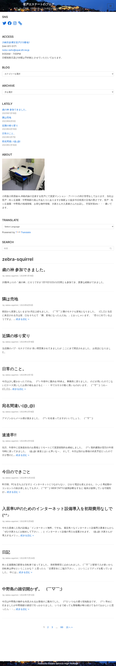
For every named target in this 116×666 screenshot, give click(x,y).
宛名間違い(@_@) (11, 141)
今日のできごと (16, 471)
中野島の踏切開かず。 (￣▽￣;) (32, 589)
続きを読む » (22, 319)
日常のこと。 (9, 133)
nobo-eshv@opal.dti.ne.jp (15, 50)
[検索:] (58, 248)
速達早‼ (9, 434)
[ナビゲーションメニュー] (110, 6)
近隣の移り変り (10, 125)
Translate (26, 232)
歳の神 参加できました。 (15, 109)
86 (61, 627)
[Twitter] (4, 23)
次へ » (69, 627)
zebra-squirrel (11, 276)
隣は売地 (6, 117)
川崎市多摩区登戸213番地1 (16, 42)
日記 (6, 552)
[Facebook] (9, 23)
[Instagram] (15, 23)
